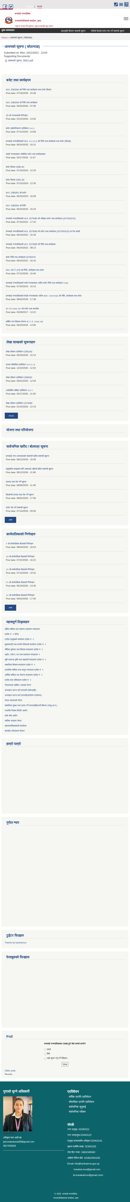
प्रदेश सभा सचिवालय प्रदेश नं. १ (18, 680)
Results (8, 1074)
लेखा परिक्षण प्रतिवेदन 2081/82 (19, 351)
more (11, 415)
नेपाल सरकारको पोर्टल (13, 700)
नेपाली (39, 6)
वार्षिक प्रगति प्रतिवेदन (80, 1096)
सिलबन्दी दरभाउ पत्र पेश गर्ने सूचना (20, 494)
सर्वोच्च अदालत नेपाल (13, 720)
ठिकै (48, 1053)
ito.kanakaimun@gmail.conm (88, 1175)
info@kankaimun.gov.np (87, 1163)
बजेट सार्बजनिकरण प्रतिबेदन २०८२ (20, 128)
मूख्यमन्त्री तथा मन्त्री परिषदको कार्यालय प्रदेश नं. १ (25, 644)
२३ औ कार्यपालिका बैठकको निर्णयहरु (20, 556)
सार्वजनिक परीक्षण (77, 1111)
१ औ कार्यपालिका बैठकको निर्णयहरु (19, 543)
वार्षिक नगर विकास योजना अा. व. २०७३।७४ (24, 321)
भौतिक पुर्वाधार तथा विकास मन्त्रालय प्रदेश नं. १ (24, 649)
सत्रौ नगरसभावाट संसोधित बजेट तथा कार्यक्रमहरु (26, 154)
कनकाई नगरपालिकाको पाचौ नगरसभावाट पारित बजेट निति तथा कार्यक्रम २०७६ (37, 283)
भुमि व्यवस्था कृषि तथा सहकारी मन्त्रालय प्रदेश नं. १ (25, 659)
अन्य (10, 520)
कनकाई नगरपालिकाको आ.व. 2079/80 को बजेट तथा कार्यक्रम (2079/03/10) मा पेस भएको (43, 231)
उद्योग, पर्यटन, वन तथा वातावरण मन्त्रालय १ (22, 654)
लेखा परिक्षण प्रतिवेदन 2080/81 (19, 377)
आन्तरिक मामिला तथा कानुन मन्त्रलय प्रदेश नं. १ (24, 669)
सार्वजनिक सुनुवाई (77, 1106)
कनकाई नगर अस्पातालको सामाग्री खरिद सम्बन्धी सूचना (27, 456)
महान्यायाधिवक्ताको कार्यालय (15, 725)
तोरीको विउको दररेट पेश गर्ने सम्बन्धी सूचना (101, 31)
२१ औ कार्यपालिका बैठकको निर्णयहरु (20, 582)
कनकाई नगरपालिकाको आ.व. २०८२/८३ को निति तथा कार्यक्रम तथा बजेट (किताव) (38, 141)
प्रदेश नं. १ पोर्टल (12, 634)
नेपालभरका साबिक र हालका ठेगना (18, 685)
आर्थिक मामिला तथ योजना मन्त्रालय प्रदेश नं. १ (23, 675)
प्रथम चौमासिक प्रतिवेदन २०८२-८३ (20, 364)
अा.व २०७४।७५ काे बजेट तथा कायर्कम (22, 308)
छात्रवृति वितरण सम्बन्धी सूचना (67, 31)
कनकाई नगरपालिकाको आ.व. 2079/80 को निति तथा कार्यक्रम (30, 244)
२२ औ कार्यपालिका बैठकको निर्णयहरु (20, 569)
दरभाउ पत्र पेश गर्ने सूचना (16, 481)
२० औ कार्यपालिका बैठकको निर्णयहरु (20, 595)
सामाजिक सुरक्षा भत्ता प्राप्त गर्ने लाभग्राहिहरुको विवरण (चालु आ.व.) (31, 705)
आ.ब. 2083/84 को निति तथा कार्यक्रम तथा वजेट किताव (28, 89)
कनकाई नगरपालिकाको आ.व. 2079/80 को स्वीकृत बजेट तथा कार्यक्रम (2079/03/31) (41, 218)
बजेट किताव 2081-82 (15, 179)
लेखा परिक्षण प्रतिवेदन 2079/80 (19, 403)
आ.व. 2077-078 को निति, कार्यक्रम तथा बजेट (25, 270)
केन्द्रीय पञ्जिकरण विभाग (15, 731)
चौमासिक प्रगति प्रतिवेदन (81, 1101)
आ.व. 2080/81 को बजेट (16, 192)
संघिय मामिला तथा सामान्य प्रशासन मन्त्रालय (22, 629)
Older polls (10, 1070)
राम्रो (49, 1049)
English (30, 6)
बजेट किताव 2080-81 (15, 167)
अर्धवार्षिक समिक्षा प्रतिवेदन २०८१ (19, 390)
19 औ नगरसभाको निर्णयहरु (17, 115)
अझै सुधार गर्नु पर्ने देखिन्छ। (57, 1058)
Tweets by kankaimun (15, 942)
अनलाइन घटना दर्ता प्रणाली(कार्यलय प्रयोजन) (23, 695)
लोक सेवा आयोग (11, 715)
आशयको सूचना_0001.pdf (20, 60)
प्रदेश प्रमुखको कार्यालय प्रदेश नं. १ (19, 639)
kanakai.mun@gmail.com (87, 1169)
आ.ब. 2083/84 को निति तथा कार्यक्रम (21, 102)
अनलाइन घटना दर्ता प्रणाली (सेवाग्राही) (20, 690)
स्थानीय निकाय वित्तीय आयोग (16, 710)
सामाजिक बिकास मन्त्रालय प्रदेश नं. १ (20, 664)
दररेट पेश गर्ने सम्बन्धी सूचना (17, 507)
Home (5, 37)
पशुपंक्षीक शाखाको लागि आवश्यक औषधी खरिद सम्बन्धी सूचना (29, 469)
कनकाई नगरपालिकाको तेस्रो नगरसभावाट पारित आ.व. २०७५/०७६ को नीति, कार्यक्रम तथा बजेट (44, 295)
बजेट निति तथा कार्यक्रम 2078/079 (21, 257)
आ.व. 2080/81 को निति (16, 205)
